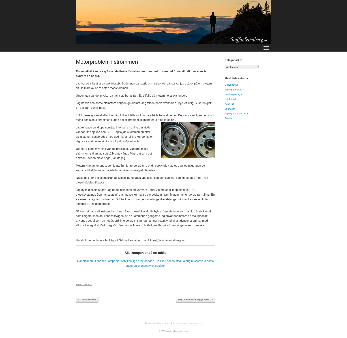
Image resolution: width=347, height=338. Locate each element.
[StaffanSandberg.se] (173, 22)
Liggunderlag (231, 84)
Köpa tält (229, 103)
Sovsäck (229, 118)
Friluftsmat (230, 99)
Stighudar (230, 108)
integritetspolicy (194, 323)
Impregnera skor (233, 89)
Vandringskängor (233, 94)
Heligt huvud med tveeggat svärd (195, 299)
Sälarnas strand (87, 299)
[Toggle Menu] (266, 48)
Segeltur (88, 284)
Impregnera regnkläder (236, 113)
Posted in (80, 284)
